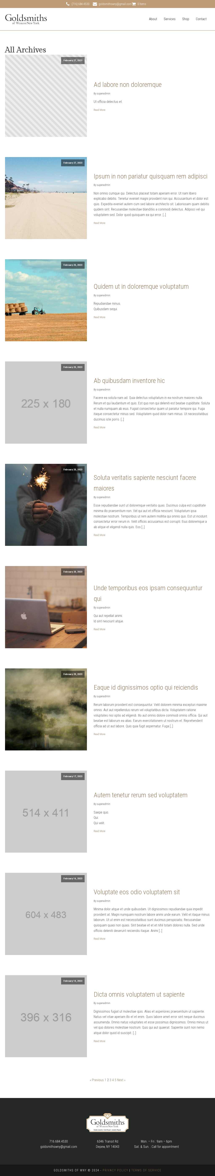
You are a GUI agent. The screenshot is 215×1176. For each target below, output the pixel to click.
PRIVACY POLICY (115, 1170)
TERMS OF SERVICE (146, 1170)
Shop (185, 19)
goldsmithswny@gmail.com (115, 4)
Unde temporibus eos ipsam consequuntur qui (148, 593)
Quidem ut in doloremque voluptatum (141, 286)
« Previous (97, 1080)
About (153, 19)
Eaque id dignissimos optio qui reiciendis (146, 687)
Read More (99, 109)
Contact (201, 19)
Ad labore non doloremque (128, 85)
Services (170, 19)
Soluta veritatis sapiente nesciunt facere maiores (145, 483)
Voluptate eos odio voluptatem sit (137, 892)
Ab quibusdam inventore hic (129, 381)
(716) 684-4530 (80, 4)
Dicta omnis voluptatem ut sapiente (139, 994)
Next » (121, 1080)
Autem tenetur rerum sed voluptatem (140, 795)
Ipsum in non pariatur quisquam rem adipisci (150, 176)
